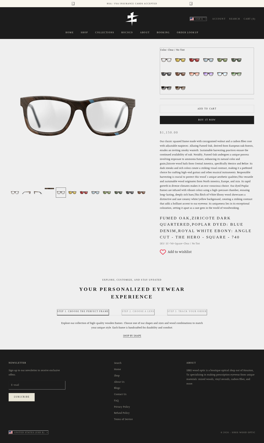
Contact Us (120, 394)
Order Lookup (187, 32)
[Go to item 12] (141, 193)
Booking (163, 32)
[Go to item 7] (84, 193)
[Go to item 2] (26, 193)
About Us (119, 382)
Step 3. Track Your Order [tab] (187, 311)
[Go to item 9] (107, 193)
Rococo (127, 32)
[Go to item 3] (38, 193)
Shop (84, 32)
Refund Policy (122, 413)
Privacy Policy (122, 407)
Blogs (117, 388)
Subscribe (21, 397)
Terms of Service (123, 419)
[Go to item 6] (72, 193)
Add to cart (207, 109)
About (145, 32)
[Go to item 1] (15, 193)
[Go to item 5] (61, 193)
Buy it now (207, 120)
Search (117, 363)
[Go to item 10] (118, 193)
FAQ (116, 401)
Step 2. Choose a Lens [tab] (138, 311)
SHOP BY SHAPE (132, 336)
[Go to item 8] (95, 193)
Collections (104, 32)
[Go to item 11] (130, 193)
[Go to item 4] (49, 189)
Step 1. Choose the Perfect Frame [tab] (83, 311)
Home (70, 32)
